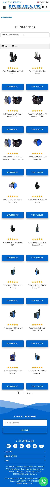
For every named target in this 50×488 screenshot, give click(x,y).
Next (29, 393)
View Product (13, 86)
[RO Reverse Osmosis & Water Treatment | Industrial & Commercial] (25, 2)
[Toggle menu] (6, 9)
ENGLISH (43, 2)
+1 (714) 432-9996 (33, 481)
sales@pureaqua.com (25, 483)
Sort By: (5, 35)
